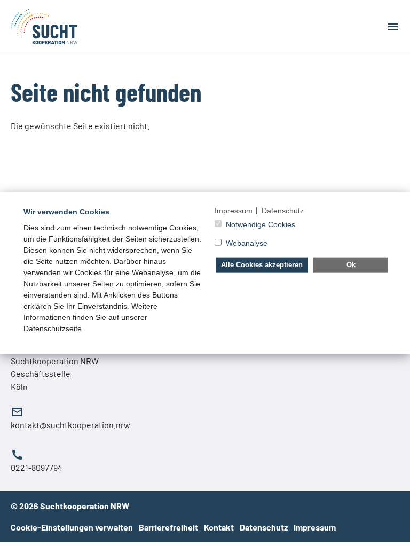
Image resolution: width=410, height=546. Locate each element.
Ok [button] (351, 264)
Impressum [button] (234, 210)
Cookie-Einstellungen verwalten (72, 527)
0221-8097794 (36, 467)
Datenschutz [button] (283, 210)
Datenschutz (264, 527)
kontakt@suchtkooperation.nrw (70, 425)
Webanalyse (246, 243)
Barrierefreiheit (169, 527)
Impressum (315, 527)
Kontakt (219, 527)
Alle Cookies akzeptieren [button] (262, 264)
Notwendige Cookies (260, 224)
